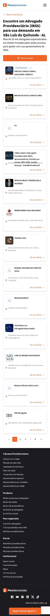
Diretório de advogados (13, 510)
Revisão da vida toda (12, 463)
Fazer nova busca (14, 14)
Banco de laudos (10, 502)
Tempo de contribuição (13, 474)
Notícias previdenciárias (13, 531)
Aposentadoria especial (13, 478)
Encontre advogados (12, 524)
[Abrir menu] (45, 5)
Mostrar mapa (27, 58)
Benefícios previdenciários (14, 543)
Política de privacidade (13, 577)
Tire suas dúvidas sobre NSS (15, 527)
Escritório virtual (10, 513)
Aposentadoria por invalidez (15, 482)
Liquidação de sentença (13, 467)
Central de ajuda (10, 565)
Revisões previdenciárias (13, 547)
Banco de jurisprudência (13, 506)
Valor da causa (9, 470)
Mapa (5, 569)
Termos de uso (9, 573)
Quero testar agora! (23, 611)
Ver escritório (36, 85)
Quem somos (9, 561)
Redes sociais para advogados (16, 498)
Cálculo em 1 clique (11, 459)
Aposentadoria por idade (13, 486)
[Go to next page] (40, 439)
